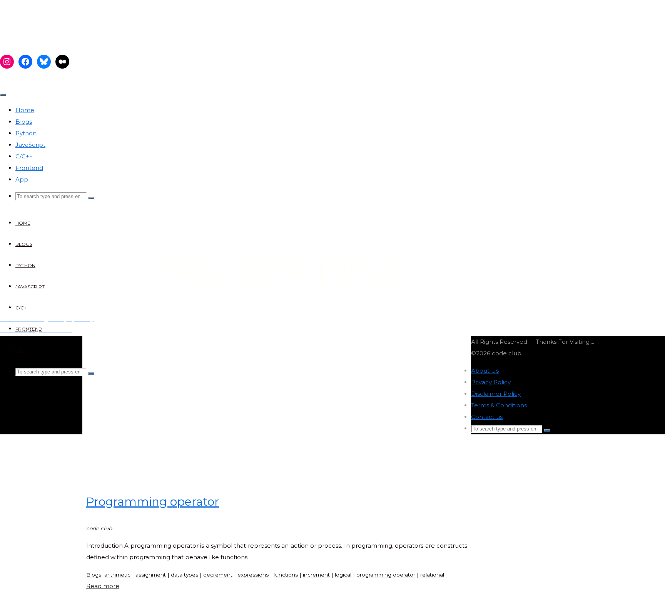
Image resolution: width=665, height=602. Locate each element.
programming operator (385, 575)
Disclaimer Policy (496, 393)
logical (343, 575)
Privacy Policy (491, 382)
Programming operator (152, 501)
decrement (217, 575)
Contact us (487, 416)
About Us (485, 370)
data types (184, 575)
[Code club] (62, 39)
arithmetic (117, 575)
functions (286, 575)
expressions (253, 575)
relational (432, 575)
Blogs (93, 575)
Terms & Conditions (499, 405)
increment (316, 575)
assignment (150, 575)
